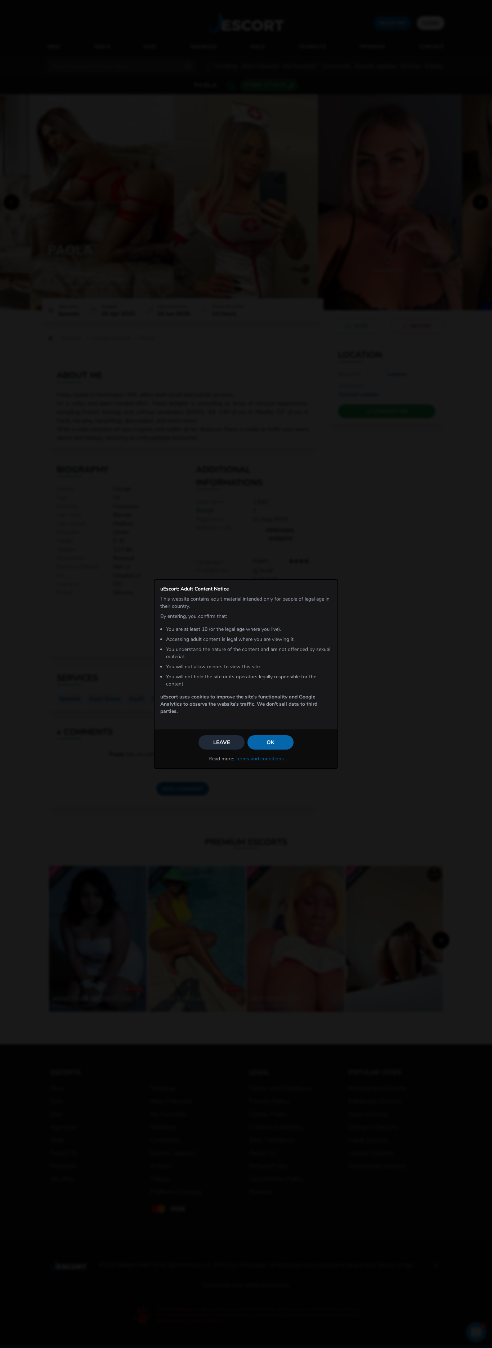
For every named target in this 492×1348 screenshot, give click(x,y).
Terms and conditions (260, 758)
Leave (221, 742)
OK (270, 742)
